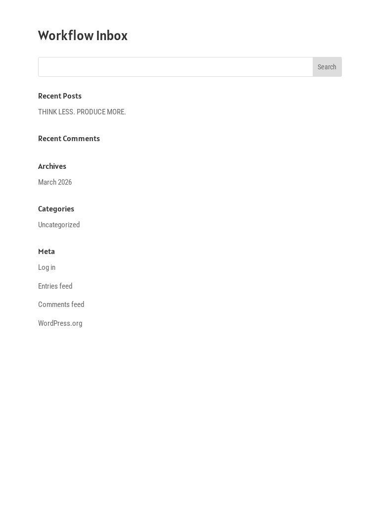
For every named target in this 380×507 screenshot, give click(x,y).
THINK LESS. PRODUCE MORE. (82, 111)
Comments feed (61, 304)
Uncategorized (59, 224)
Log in (46, 267)
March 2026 (55, 182)
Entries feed (55, 286)
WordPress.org (60, 323)
